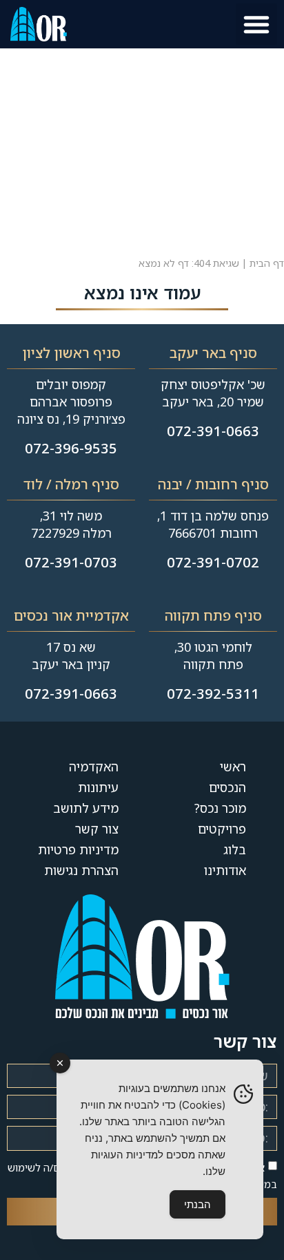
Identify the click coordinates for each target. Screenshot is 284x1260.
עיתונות (98, 787)
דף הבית (267, 263)
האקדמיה (94, 766)
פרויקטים (222, 828)
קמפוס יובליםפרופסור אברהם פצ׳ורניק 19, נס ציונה (71, 401)
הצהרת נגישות (81, 870)
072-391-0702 (213, 562)
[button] (256, 24)
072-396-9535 (71, 448)
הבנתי (197, 1204)
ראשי (233, 766)
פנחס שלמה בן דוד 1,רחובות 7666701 (213, 524)
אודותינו (225, 870)
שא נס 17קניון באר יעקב (71, 656)
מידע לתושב (86, 808)
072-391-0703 (71, 562)
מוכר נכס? (220, 808)
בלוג (234, 849)
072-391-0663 (213, 431)
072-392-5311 (213, 693)
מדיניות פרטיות (78, 849)
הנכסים (227, 787)
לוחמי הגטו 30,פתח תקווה (213, 656)
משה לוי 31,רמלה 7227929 (71, 524)
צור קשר (97, 828)
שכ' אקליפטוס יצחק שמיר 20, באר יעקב (213, 393)
